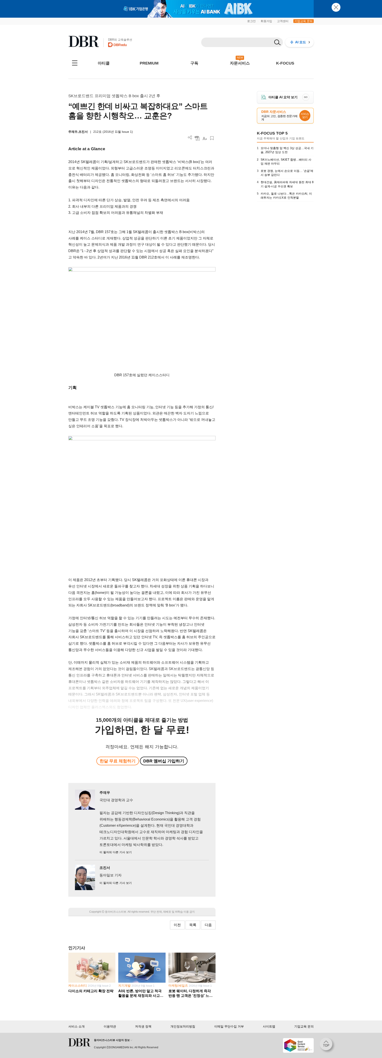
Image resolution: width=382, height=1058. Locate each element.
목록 (192, 925)
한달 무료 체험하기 (118, 761)
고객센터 (282, 21)
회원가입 (266, 21)
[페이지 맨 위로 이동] (327, 1045)
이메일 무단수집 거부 (229, 1026)
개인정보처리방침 (182, 1026)
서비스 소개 (76, 1026)
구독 (194, 63)
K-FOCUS (285, 63)
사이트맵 (269, 1026)
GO (306, 97)
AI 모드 (300, 42)
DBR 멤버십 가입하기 (163, 761)
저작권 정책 (143, 1026)
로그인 (251, 21)
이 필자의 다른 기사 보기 (115, 852)
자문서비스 (240, 63)
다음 (208, 925)
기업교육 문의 (303, 21)
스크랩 (212, 138)
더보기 (190, 137)
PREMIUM (149, 63)
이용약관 (110, 1026)
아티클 (104, 63)
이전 (177, 925)
